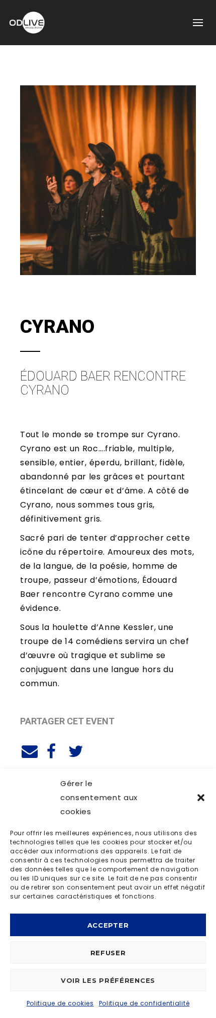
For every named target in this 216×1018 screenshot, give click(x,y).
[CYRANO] (28, 750)
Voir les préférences (108, 980)
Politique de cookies (60, 1003)
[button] (201, 798)
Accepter (108, 925)
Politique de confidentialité (144, 1003)
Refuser (108, 953)
